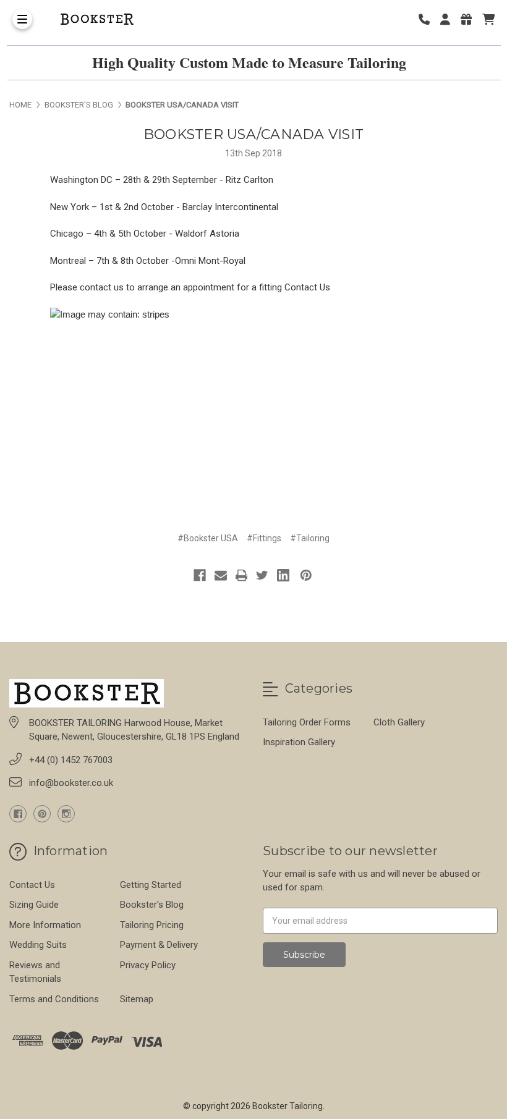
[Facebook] (200, 575)
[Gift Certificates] (470, 19)
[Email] (221, 575)
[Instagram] (66, 813)
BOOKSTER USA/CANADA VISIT (253, 134)
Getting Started (150, 884)
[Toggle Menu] (22, 19)
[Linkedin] (283, 575)
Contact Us (307, 287)
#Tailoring (310, 538)
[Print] (242, 575)
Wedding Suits (38, 944)
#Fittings (264, 538)
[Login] (449, 19)
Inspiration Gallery (299, 742)
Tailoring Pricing (152, 925)
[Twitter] (262, 575)
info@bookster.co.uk (71, 782)
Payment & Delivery (159, 944)
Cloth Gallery (399, 722)
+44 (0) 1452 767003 (71, 760)
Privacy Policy (148, 965)
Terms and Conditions (54, 999)
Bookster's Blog (152, 904)
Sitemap (136, 999)
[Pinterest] (306, 575)
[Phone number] (428, 19)
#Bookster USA (207, 538)
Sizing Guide (34, 904)
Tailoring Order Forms (307, 722)
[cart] (488, 19)
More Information (45, 925)
